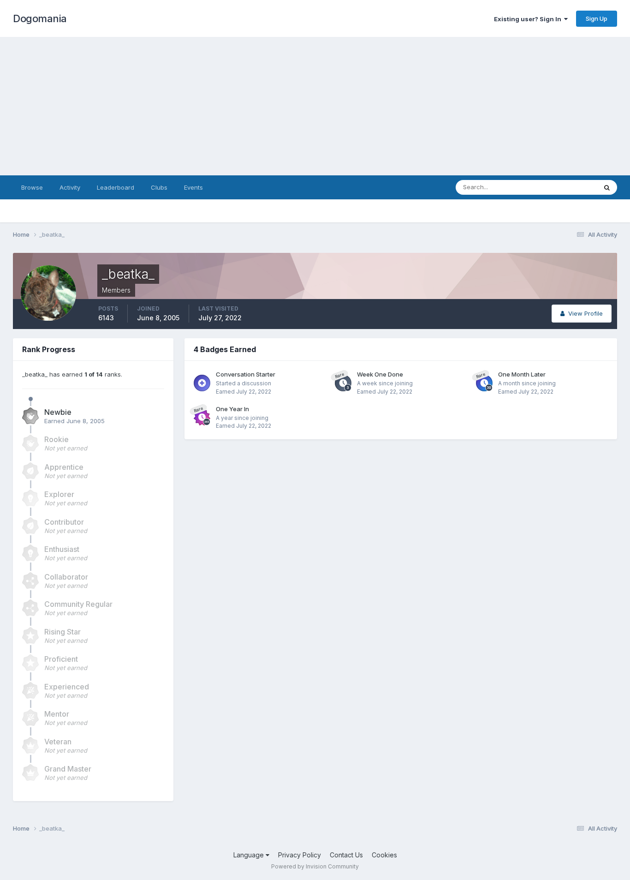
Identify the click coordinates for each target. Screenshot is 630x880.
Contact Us (346, 855)
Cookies (384, 855)
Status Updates (563, 187)
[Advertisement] (315, 106)
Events (193, 187)
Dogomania (40, 18)
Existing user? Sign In (529, 19)
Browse (32, 187)
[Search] (607, 187)
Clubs (159, 187)
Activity (69, 187)
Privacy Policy (299, 855)
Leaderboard (115, 187)
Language (249, 855)
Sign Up (596, 18)
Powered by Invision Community (315, 866)
